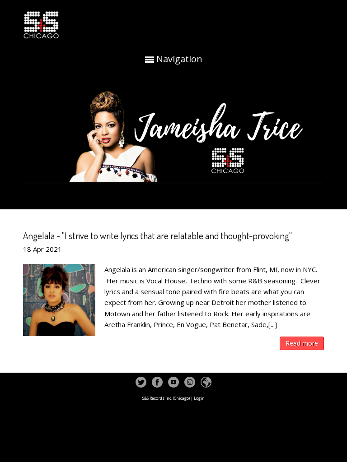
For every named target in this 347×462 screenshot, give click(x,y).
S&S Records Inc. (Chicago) (166, 398)
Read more (302, 343)
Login (199, 398)
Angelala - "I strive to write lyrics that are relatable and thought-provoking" (157, 235)
